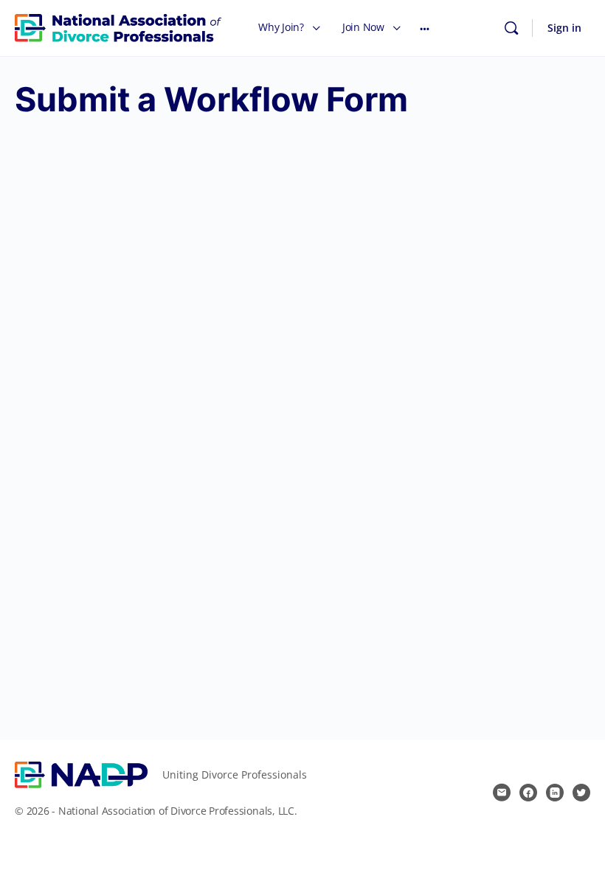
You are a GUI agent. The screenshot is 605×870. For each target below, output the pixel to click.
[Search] (511, 28)
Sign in (564, 28)
